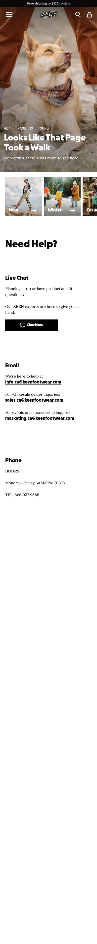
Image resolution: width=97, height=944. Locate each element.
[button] (9, 14)
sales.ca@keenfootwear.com (34, 400)
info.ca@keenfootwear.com (33, 382)
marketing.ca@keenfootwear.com (39, 419)
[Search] (78, 14)
